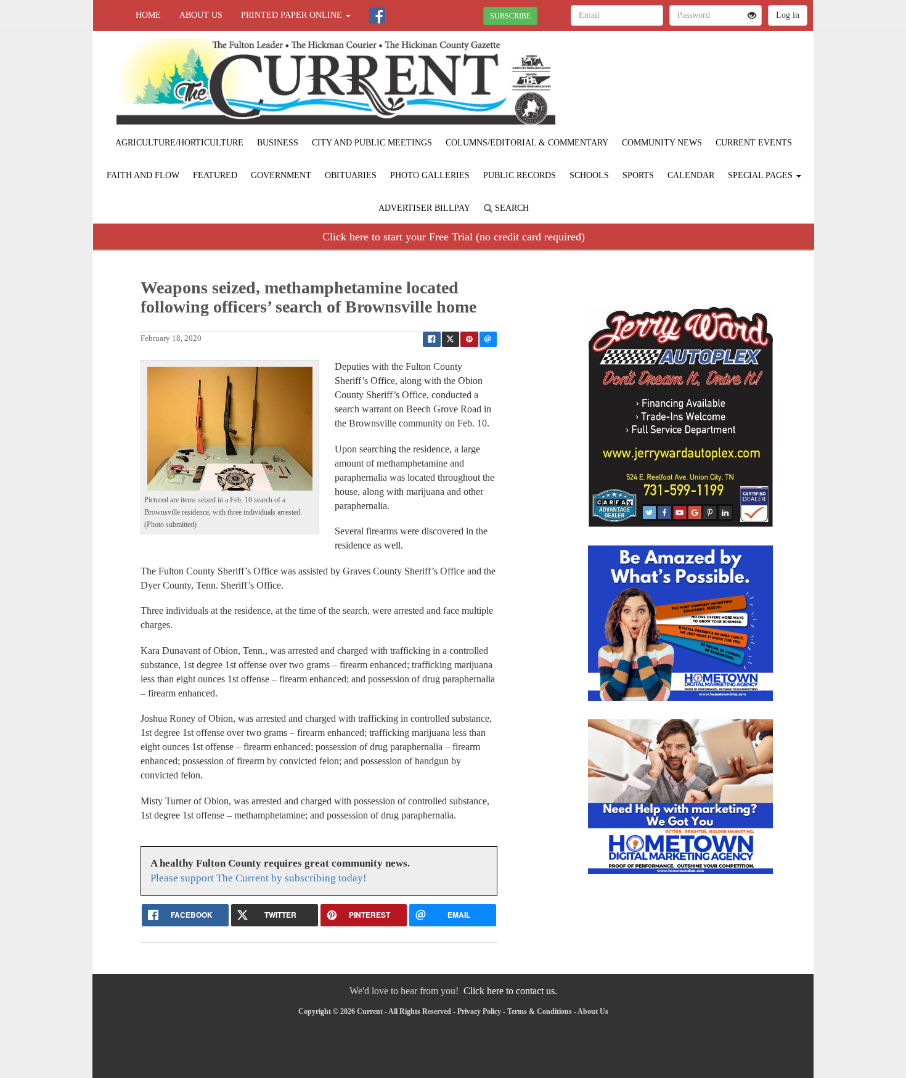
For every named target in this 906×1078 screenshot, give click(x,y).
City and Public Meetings (372, 142)
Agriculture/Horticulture (179, 142)
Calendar (690, 175)
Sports (638, 175)
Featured (215, 175)
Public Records (519, 175)
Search (510, 208)
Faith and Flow (143, 175)
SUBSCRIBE (510, 16)
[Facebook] (377, 15)
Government (281, 175)
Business (277, 142)
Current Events (754, 142)
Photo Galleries (430, 175)
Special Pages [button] (761, 175)
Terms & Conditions (539, 1011)
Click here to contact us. (510, 991)
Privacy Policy (479, 1011)
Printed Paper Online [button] (293, 15)
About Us (200, 15)
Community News (662, 142)
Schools (589, 175)
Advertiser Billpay (424, 208)
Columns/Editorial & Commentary (527, 142)
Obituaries (351, 175)
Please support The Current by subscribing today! (258, 878)
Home (148, 15)
